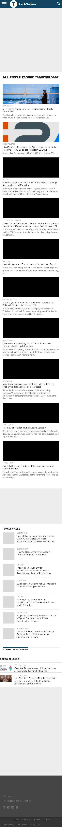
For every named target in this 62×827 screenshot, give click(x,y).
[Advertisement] (31, 39)
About (16, 820)
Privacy (36, 820)
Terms (46, 820)
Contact (26, 820)
